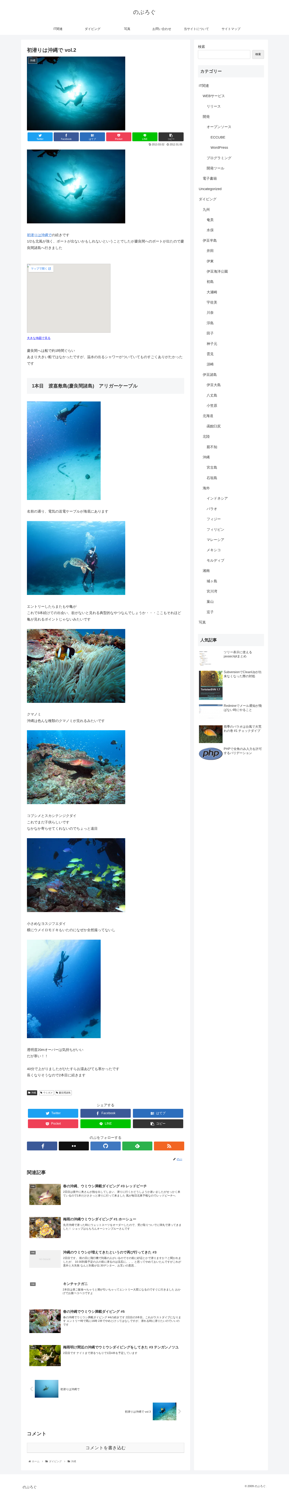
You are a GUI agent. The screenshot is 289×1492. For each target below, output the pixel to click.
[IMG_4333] (64, 1037)
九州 (206, 210)
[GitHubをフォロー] (105, 1146)
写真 (202, 622)
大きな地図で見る (39, 338)
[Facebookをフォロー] (42, 1146)
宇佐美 (212, 302)
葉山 (210, 602)
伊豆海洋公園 (217, 271)
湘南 (206, 571)
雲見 (210, 354)
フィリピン (215, 529)
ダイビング (207, 199)
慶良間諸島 (65, 1092)
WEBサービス (214, 96)
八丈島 (212, 395)
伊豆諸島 (210, 375)
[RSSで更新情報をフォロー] (169, 1146)
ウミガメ (48, 1092)
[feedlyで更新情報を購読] (137, 1146)
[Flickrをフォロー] (74, 1146)
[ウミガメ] (76, 594)
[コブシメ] (76, 803)
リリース (214, 106)
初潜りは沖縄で (39, 235)
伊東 (210, 261)
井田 (210, 251)
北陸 (206, 436)
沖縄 (33, 1092)
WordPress (219, 148)
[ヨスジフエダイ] (76, 911)
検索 (201, 47)
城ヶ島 (212, 581)
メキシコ (214, 550)
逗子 (210, 612)
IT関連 (204, 86)
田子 (210, 333)
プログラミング (219, 158)
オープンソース (219, 127)
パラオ (212, 509)
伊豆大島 (214, 385)
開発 (206, 117)
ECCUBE (218, 137)
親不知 (212, 447)
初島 (210, 282)
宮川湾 (212, 591)
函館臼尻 (214, 426)
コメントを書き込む (106, 1447)
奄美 (210, 220)
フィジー (214, 519)
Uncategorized (210, 189)
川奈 (210, 313)
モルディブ (215, 560)
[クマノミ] (76, 702)
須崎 (210, 364)
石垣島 (212, 478)
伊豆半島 (210, 240)
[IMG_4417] (76, 222)
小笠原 (212, 406)
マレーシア (215, 540)
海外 (206, 488)
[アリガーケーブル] (64, 499)
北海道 (208, 416)
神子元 (212, 344)
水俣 (210, 230)
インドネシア (217, 498)
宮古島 (212, 467)
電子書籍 (210, 178)
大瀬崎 (212, 292)
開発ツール (215, 168)
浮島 (210, 323)
